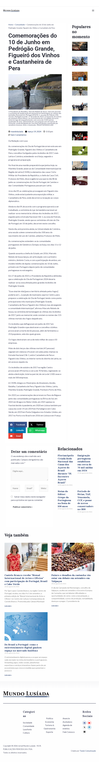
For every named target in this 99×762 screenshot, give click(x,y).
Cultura (26, 732)
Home (10, 25)
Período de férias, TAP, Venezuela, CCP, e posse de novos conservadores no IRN (86, 500)
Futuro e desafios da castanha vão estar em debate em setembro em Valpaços (71, 578)
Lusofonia (27, 729)
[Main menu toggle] (93, 10)
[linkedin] (89, 727)
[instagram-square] (84, 732)
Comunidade (20, 25)
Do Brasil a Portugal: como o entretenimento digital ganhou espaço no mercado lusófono (23, 647)
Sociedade (27, 722)
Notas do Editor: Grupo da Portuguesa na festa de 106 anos (64, 499)
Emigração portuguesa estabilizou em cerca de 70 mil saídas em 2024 (85, 463)
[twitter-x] (84, 727)
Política (49, 718)
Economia (49, 722)
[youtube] (89, 723)
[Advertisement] (81, 235)
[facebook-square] (84, 723)
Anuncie (66, 718)
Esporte (49, 732)
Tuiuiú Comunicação (88, 751)
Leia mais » (8, 606)
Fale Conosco (69, 732)
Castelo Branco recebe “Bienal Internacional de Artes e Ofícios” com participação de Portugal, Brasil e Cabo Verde (26, 580)
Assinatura (67, 722)
